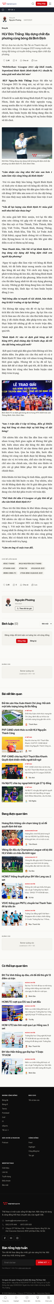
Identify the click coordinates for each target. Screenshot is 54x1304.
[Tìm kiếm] (33, 3)
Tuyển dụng (6, 1176)
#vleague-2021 (38, 568)
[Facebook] (4, 1238)
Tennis (4, 1109)
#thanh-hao (9, 568)
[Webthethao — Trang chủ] (9, 3)
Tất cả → (11, 10)
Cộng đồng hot (34, 1151)
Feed (30, 1142)
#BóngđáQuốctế (31, 857)
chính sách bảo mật (24, 1268)
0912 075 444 (11, 1224)
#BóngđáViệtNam (31, 830)
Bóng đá (5, 28)
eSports (5, 1126)
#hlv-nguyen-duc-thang (30, 564)
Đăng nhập (41, 4)
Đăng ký (33, 641)
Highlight (32, 1147)
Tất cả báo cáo (34, 1100)
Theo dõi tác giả (25, 608)
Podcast (5, 1142)
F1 (3, 1121)
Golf (3, 1117)
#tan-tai (23, 568)
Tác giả (31, 1155)
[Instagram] (17, 1238)
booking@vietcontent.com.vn (16, 1220)
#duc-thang (9, 564)
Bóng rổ (5, 1104)
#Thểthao (28, 710)
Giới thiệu (5, 1168)
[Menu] (50, 3)
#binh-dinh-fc (9, 573)
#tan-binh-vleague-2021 (31, 573)
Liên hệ (4, 1172)
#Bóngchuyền (30, 884)
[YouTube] (11, 1238)
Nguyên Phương (15, 20)
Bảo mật (5, 1185)
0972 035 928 (26, 1224)
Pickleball (5, 1113)
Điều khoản (6, 1181)
